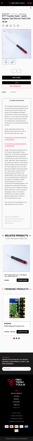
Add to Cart (23, 280)
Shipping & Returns (16, 418)
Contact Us (16, 407)
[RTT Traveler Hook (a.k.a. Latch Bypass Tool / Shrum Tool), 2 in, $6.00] (16, 258)
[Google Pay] (16, 82)
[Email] (7, 26)
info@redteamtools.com (16, 421)
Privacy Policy (16, 413)
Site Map (16, 396)
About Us (16, 405)
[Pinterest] (18, 26)
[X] (14, 26)
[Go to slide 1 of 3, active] (14, 338)
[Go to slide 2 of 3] (16, 338)
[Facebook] (3, 26)
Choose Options (22, 332)
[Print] (10, 26)
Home (16, 390)
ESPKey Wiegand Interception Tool (14, 326)
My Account (16, 402)
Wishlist (16, 399)
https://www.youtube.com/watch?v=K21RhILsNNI (15, 145)
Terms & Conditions (16, 416)
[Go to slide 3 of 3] (19, 338)
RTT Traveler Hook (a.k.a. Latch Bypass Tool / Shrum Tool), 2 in (16, 275)
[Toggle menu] (3, 3)
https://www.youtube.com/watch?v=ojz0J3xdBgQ (15, 138)
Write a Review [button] (22, 14)
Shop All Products (16, 393)
